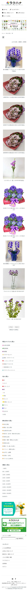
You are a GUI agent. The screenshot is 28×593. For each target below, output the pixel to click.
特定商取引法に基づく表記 (8, 583)
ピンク (5, 383)
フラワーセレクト (8, 354)
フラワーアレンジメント (9, 370)
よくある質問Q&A (6, 548)
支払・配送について (8, 12)
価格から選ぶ (6, 464)
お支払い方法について (7, 551)
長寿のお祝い (7, 436)
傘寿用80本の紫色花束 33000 (10, 152)
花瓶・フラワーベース (9, 357)
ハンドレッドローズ (8, 360)
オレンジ (6, 398)
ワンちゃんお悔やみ (8, 458)
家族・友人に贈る (8, 427)
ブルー (5, 408)
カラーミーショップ (6, 587)
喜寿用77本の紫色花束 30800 (10, 125)
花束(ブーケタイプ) (8, 364)
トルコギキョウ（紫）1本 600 (11, 180)
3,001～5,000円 (6, 480)
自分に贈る (6, 424)
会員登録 (4, 563)
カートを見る (7, 16)
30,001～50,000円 (6, 493)
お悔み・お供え (7, 455)
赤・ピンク (7, 386)
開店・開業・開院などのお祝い (11, 439)
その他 (4, 414)
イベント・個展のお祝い (9, 449)
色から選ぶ (8, 33)
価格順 (20, 41)
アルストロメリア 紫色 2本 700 (11, 291)
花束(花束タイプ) (8, 367)
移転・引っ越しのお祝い (9, 446)
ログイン (4, 566)
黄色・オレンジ (8, 402)
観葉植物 (6, 348)
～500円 (4, 468)
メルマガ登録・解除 (7, 557)
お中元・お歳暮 (7, 452)
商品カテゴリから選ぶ (8, 341)
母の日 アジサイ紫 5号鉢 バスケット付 (12, 236)
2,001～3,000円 (6, 477)
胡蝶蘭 (5, 351)
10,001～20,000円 (6, 487)
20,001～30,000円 (6, 490)
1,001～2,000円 (6, 474)
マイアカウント (6, 560)
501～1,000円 (5, 471)
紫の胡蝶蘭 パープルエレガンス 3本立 (12, 69)
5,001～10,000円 (6, 484)
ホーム (3, 33)
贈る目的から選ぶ (7, 420)
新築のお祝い (7, 443)
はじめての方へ (15, 9)
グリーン (6, 405)
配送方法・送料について (8, 554)
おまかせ (6, 411)
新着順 (24, 41)
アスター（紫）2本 (11, 319)
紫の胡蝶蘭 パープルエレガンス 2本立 (12, 263)
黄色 (5, 395)
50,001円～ (5, 496)
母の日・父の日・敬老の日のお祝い (12, 433)
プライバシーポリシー (21, 583)
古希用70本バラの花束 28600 (10, 97)
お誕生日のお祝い (8, 430)
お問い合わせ (21, 12)
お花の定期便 (7, 345)
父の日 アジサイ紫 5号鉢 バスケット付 (12, 208)
